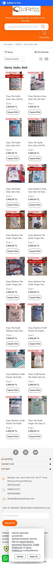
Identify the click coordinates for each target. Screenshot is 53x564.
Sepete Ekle (12, 112)
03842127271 (13, 489)
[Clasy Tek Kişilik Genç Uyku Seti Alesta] (15, 173)
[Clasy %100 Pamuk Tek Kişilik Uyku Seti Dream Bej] (37, 358)
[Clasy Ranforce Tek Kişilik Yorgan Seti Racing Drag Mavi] (37, 266)
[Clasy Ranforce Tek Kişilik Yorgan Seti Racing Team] (15, 266)
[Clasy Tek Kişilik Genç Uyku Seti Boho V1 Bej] (15, 80)
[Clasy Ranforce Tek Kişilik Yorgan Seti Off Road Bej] (37, 219)
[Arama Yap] (43, 27)
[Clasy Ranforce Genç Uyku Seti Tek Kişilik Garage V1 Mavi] (37, 80)
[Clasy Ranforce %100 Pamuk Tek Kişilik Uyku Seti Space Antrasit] (15, 358)
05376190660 (13, 493)
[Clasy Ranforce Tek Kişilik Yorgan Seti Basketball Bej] (15, 219)
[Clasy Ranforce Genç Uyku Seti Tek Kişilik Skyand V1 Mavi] (37, 173)
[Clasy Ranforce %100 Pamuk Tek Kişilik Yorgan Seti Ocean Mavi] (15, 405)
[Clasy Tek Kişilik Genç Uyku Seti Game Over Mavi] (15, 127)
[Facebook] (16, 452)
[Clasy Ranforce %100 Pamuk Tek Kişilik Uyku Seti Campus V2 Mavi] (37, 312)
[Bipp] (35, 452)
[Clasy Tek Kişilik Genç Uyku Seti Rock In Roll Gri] (37, 127)
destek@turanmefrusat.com (20, 498)
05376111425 (13, 485)
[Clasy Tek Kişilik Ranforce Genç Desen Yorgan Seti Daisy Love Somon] (15, 312)
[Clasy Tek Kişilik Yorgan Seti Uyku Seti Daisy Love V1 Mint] (37, 405)
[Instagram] (26, 452)
